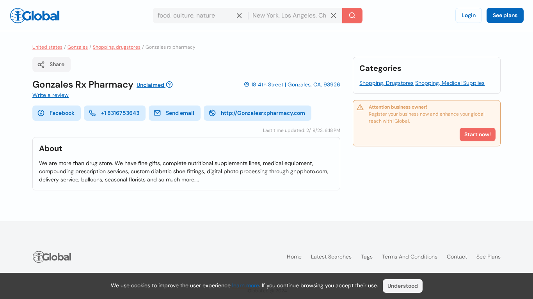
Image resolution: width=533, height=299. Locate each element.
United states (47, 47)
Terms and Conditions (409, 256)
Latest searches (331, 256)
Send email (180, 112)
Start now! (477, 134)
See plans (505, 15)
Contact (457, 256)
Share (57, 64)
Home (294, 256)
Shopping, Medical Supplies (450, 82)
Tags (367, 256)
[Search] (352, 15)
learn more (245, 285)
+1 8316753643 (120, 112)
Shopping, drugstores (116, 47)
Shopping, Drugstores (386, 82)
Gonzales (78, 47)
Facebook (62, 112)
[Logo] (34, 15)
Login (469, 15)
